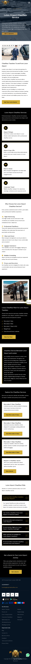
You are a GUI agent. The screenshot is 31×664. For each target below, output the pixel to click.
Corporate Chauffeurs (7, 617)
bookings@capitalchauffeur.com (10, 587)
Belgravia (19, 617)
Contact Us (4, 633)
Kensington (20, 619)
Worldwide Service (6, 622)
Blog (3, 630)
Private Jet (4, 612)
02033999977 (5, 584)
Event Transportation (7, 614)
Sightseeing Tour (6, 619)
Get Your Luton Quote (11, 102)
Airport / (9, 8)
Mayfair (19, 609)
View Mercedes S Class (13, 433)
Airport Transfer (5, 609)
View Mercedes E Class (13, 415)
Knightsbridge (20, 612)
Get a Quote (9, 33)
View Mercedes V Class (13, 452)
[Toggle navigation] (29, 3)
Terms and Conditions (7, 640)
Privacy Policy (5, 643)
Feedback (4, 638)
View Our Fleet (8, 337)
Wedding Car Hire (6, 624)
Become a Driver (6, 635)
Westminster (20, 614)
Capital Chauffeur (18, 658)
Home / (4, 8)
